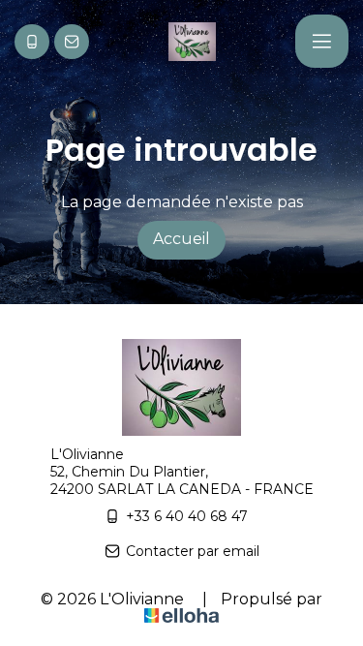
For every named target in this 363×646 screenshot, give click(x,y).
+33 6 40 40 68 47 (187, 516)
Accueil (181, 239)
